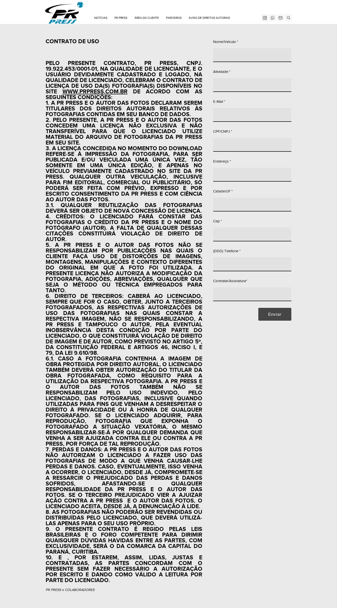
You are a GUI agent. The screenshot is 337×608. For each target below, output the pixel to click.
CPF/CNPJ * (222, 131)
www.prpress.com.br (95, 91)
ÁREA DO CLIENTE (146, 18)
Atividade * (221, 72)
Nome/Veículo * (225, 42)
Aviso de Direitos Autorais (209, 18)
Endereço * (222, 161)
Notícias (100, 18)
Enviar (274, 314)
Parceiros (174, 18)
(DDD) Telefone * (227, 251)
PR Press (120, 18)
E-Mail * (219, 102)
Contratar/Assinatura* (230, 281)
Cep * (217, 221)
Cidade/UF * (223, 191)
